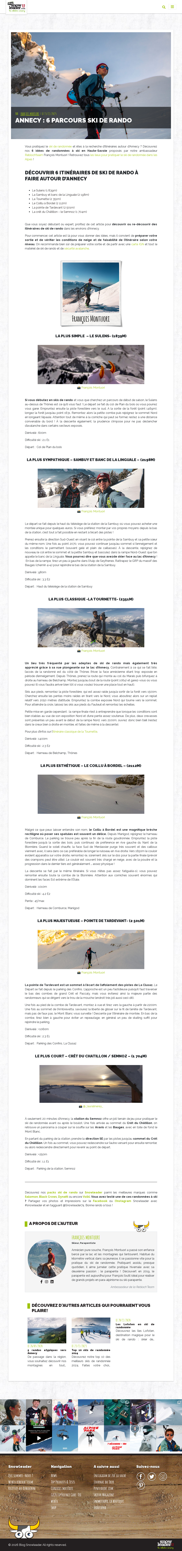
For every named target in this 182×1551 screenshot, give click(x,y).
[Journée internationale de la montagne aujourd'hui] (169, 1412)
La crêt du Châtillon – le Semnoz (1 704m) (59, 212)
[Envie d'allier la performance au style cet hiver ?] (13, 1438)
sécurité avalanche (76, 248)
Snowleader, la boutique (109, 1501)
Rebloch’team (34, 155)
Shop (53, 1507)
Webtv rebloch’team (20, 1482)
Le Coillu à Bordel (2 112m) (49, 203)
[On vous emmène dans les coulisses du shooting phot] (143, 1412)
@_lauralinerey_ (93, 1106)
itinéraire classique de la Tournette (75, 731)
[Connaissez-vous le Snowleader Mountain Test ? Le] (39, 1438)
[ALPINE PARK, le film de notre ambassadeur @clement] (91, 1438)
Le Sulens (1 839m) (44, 190)
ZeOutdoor (100, 1507)
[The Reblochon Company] (16, 6)
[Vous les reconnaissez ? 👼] (169, 1438)
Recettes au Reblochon (21, 1488)
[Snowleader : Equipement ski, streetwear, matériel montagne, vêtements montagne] (165, 1544)
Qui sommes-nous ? (20, 1475)
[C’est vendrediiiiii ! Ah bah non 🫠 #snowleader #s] (91, 1412)
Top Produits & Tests (63, 1482)
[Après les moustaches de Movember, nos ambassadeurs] (39, 1412)
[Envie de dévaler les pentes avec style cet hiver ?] (143, 1438)
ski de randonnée (60, 146)
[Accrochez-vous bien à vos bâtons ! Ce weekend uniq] (65, 1438)
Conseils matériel (62, 1488)
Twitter (151, 1476)
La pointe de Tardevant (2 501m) (53, 207)
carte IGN (137, 244)
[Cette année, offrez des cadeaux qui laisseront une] (117, 1412)
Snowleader (93, 1192)
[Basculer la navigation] (172, 6)
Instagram (162, 1476)
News (54, 1475)
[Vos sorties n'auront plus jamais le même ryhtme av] (13, 1412)
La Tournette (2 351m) (46, 199)
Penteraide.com (103, 1488)
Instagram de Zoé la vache (110, 1475)
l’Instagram (123, 1201)
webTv (54, 1501)
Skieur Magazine (104, 1494)
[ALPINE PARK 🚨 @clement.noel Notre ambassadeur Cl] (117, 1438)
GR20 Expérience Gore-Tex (66, 1494)
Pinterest (140, 1485)
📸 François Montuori (91, 387)
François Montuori (29, 113)
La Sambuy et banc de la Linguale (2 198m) (60, 194)
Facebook (100, 1201)
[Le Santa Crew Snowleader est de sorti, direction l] (65, 1412)
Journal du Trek (104, 1482)
